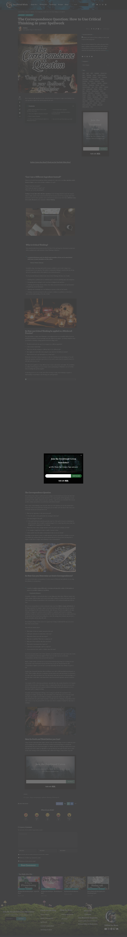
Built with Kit (63, 480)
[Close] (81, 455)
